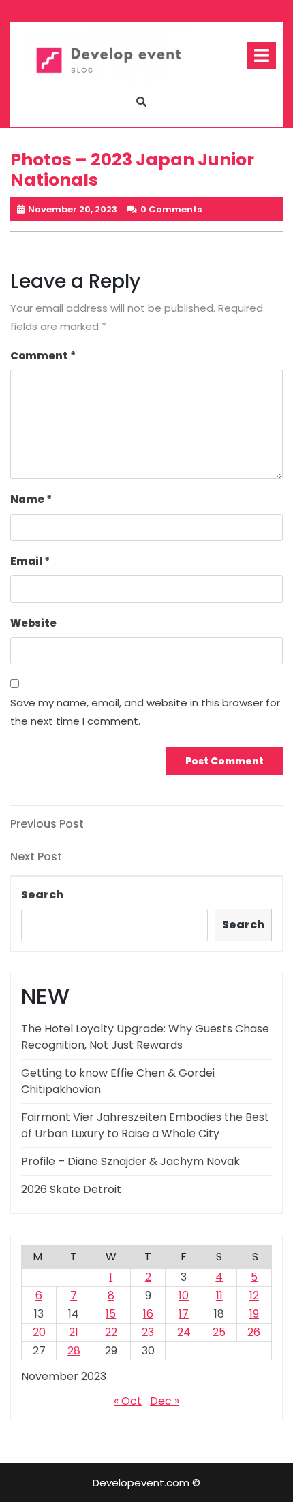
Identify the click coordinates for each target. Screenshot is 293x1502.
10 (184, 1295)
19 (254, 1314)
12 (254, 1295)
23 (148, 1332)
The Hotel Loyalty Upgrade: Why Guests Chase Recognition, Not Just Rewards (145, 1037)
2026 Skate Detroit (71, 1189)
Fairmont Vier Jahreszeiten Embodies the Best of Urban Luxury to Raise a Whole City (145, 1125)
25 (219, 1332)
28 (73, 1350)
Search (42, 894)
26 (253, 1332)
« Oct (128, 1401)
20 (39, 1332)
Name (31, 499)
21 (73, 1332)
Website (33, 623)
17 (184, 1314)
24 (184, 1332)
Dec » (164, 1401)
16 (148, 1314)
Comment (43, 355)
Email (30, 561)
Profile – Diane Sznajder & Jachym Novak (130, 1161)
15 (111, 1314)
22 (111, 1332)
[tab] (261, 55)
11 (219, 1295)
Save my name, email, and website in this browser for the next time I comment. (145, 712)
